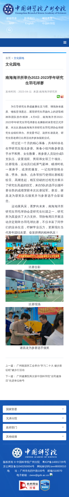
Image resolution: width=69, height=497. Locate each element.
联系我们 (29, 18)
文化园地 (19, 58)
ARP (11, 23)
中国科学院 (48, 23)
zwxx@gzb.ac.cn (39, 475)
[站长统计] (51, 474)
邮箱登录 (11, 18)
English (29, 23)
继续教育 (47, 18)
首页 (8, 58)
